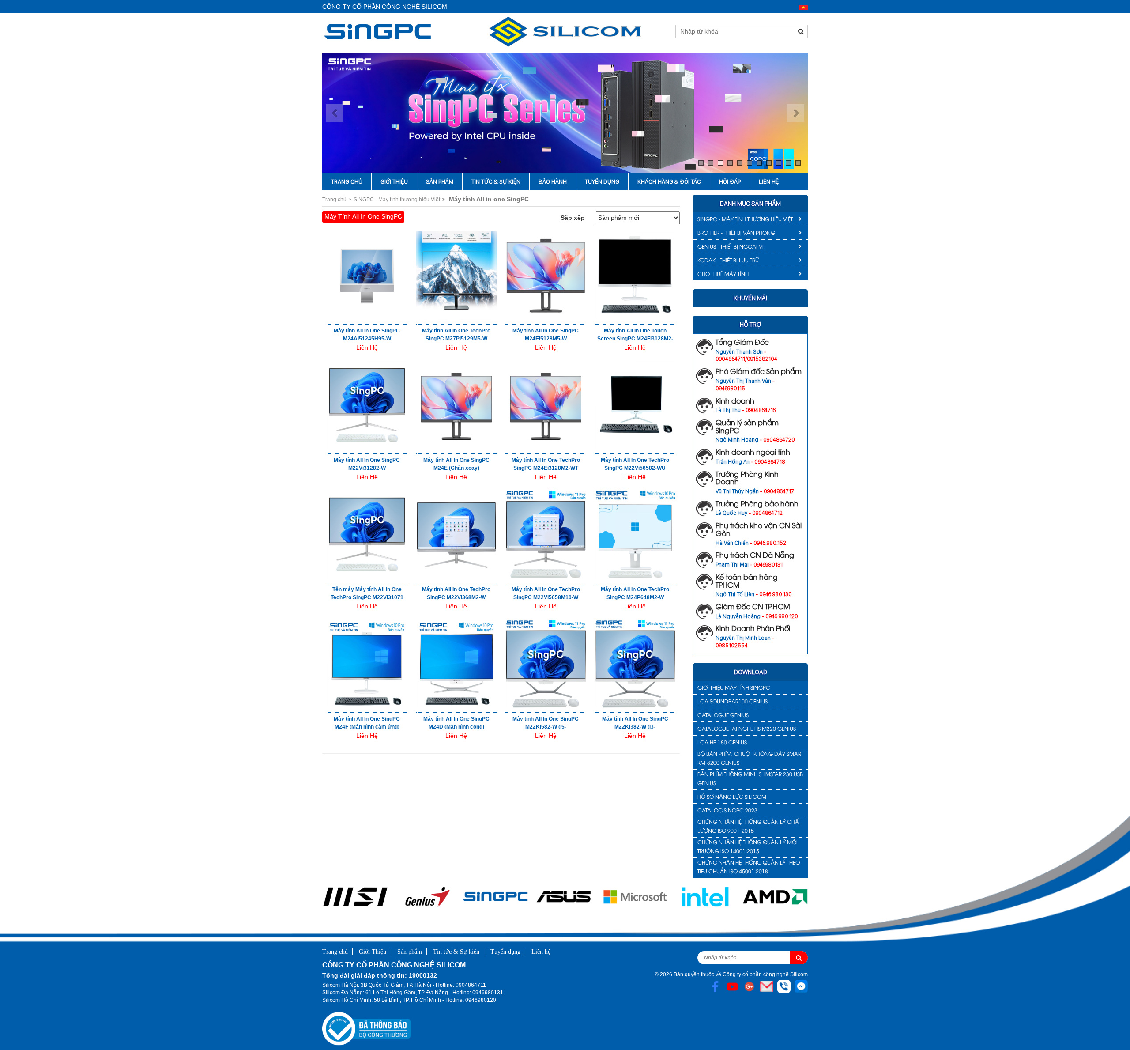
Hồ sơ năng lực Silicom (731, 796)
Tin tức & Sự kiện (495, 181)
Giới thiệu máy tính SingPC (733, 687)
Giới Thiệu (394, 181)
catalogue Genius (723, 714)
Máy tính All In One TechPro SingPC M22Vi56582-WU (635, 464)
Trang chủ (346, 181)
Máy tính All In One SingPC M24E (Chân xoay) (456, 464)
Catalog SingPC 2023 (727, 810)
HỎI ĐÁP (730, 181)
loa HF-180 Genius (722, 742)
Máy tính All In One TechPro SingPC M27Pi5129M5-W (456, 335)
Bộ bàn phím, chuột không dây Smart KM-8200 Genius (750, 758)
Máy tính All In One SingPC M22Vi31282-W (367, 464)
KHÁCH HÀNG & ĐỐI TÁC (669, 181)
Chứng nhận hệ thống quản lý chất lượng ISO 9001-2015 (749, 826)
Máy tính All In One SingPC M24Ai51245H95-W (367, 335)
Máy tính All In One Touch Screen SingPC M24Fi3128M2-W (635, 339)
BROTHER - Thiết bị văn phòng (736, 232)
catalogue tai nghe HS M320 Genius (746, 728)
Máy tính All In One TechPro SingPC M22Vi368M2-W (456, 593)
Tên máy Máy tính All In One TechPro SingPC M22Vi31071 (367, 593)
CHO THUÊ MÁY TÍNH (723, 273)
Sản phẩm (439, 181)
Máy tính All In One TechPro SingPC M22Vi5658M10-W (546, 593)
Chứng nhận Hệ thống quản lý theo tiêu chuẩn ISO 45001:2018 (748, 866)
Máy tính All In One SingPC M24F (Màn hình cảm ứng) (367, 723)
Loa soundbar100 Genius (732, 701)
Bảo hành (553, 181)
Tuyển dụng (602, 181)
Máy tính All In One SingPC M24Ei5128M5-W (545, 335)
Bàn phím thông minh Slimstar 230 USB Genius (750, 778)
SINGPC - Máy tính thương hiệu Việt (397, 199)
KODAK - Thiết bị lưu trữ (728, 260)
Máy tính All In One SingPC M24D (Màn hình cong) (456, 723)
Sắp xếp (573, 217)
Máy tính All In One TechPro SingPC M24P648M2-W (635, 593)
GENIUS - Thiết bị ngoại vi (730, 246)
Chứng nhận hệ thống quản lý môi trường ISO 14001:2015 (747, 846)
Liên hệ (769, 181)
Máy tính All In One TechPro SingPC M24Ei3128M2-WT (546, 464)
